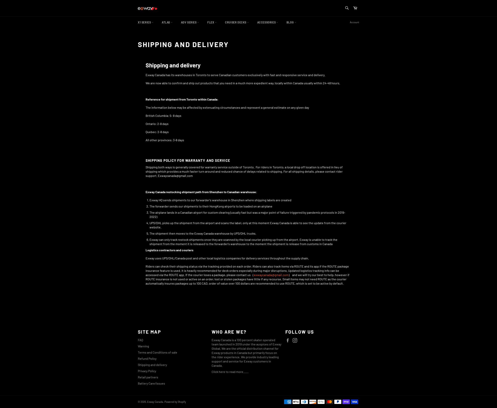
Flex (211, 22)
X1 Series (145, 22)
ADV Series (189, 22)
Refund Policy (147, 358)
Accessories (266, 22)
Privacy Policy (147, 371)
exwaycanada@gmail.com (271, 275)
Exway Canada (155, 401)
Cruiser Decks (236, 22)
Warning (143, 346)
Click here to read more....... (230, 372)
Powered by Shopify (175, 401)
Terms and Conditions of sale (157, 352)
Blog (291, 22)
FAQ (140, 340)
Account (354, 22)
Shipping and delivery (152, 365)
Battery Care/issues (151, 383)
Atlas (166, 22)
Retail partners (148, 377)
